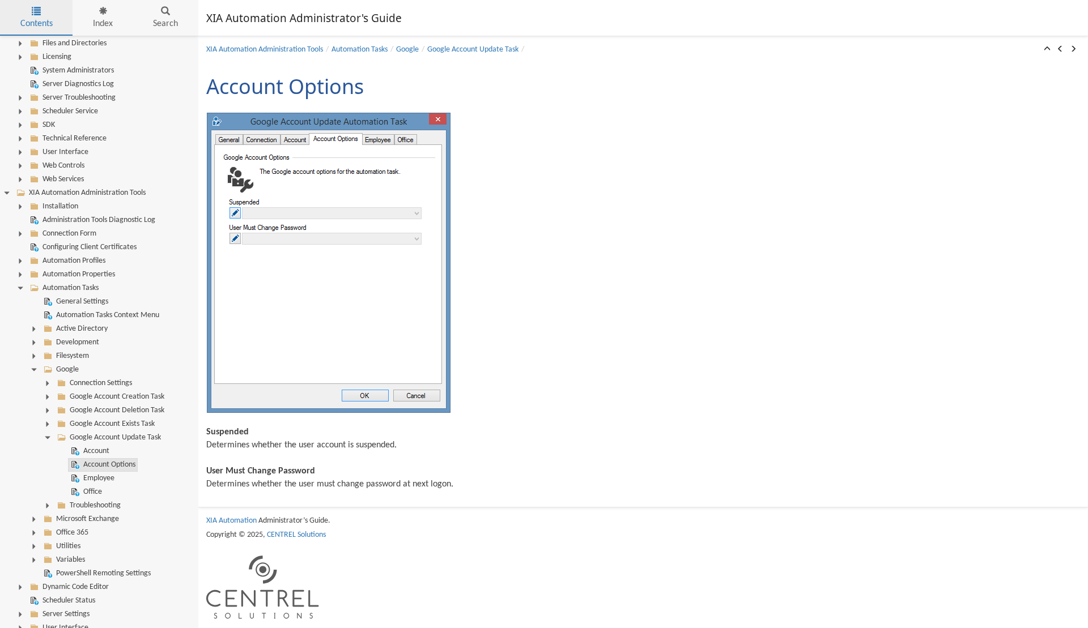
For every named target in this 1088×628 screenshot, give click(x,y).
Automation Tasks (70, 288)
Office (92, 492)
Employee (98, 478)
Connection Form (69, 233)
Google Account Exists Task (112, 424)
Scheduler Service (70, 111)
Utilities (68, 546)
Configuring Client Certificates (89, 247)
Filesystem (72, 356)
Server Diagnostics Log (78, 84)
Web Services (63, 179)
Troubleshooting (95, 505)
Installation (60, 206)
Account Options (109, 464)
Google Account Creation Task (117, 396)
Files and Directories (74, 43)
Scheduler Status (68, 600)
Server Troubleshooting (79, 97)
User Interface (65, 152)
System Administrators (78, 70)
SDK (48, 125)
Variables (70, 560)
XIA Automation (231, 520)
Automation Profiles (73, 261)
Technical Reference (74, 138)
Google (67, 369)
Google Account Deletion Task (117, 410)
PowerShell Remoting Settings (103, 573)
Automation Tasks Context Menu (107, 315)
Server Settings (66, 614)
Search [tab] (165, 23)
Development (77, 342)
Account (96, 451)
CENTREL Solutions (296, 535)
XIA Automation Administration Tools (87, 193)
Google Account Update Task (115, 437)
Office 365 (72, 532)
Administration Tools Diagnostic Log (98, 220)
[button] (1047, 49)
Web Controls (63, 165)
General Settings (82, 301)
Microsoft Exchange (87, 519)
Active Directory (82, 328)
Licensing (56, 57)
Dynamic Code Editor (75, 587)
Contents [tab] (36, 23)
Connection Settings (101, 383)
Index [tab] (103, 23)
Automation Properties (78, 274)
